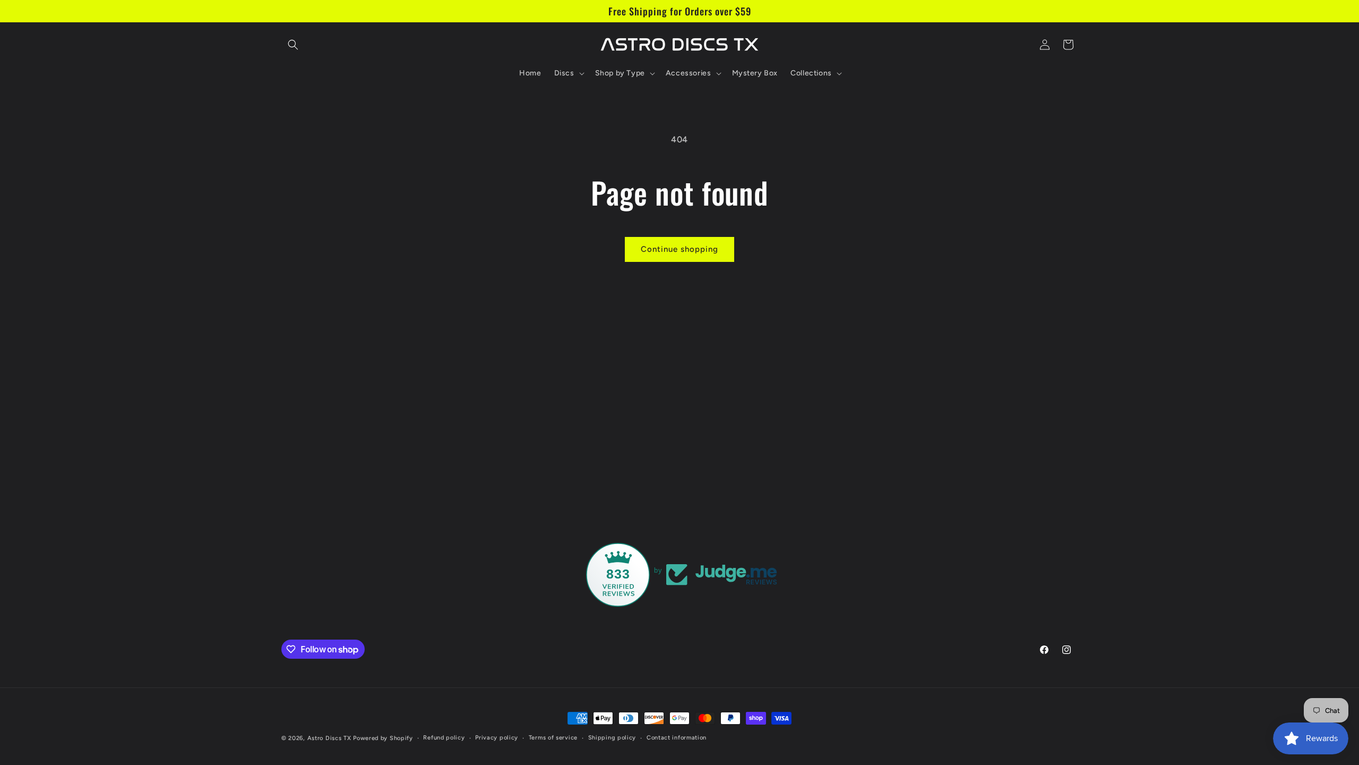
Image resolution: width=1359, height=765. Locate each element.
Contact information (677, 737)
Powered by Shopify (383, 738)
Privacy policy (496, 737)
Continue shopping (679, 249)
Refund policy (444, 737)
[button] (293, 44)
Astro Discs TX (329, 738)
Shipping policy (612, 737)
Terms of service (553, 737)
